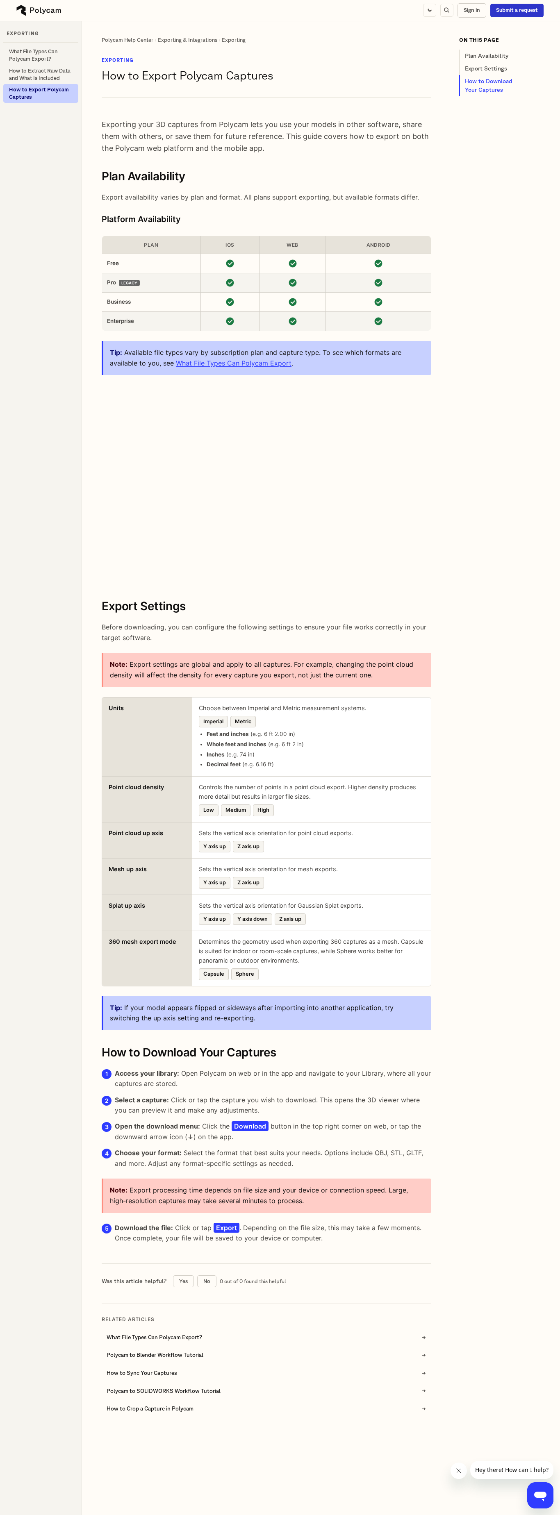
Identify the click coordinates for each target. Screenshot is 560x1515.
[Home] (38, 10)
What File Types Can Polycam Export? (33, 55)
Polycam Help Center (127, 40)
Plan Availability (486, 55)
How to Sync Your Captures (142, 1373)
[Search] (446, 10)
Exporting (234, 40)
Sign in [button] (472, 10)
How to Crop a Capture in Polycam (150, 1408)
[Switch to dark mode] (429, 10)
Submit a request (517, 10)
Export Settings (486, 68)
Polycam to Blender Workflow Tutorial (155, 1354)
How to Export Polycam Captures (39, 93)
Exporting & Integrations (187, 40)
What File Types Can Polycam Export (233, 363)
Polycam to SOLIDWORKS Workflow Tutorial (164, 1391)
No (206, 1281)
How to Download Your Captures (488, 85)
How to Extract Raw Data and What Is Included (40, 74)
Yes (183, 1281)
